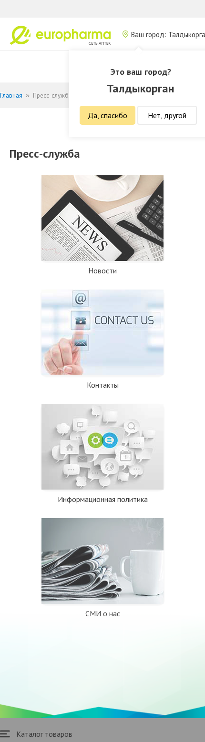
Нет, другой (167, 115)
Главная (11, 95)
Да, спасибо (107, 115)
